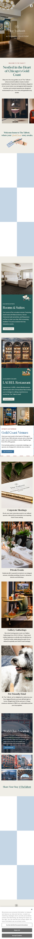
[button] (31, 6)
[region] (17, 923)
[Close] (32, 909)
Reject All (17, 930)
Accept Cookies (17, 935)
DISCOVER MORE (9, 747)
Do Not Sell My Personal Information (17, 925)
